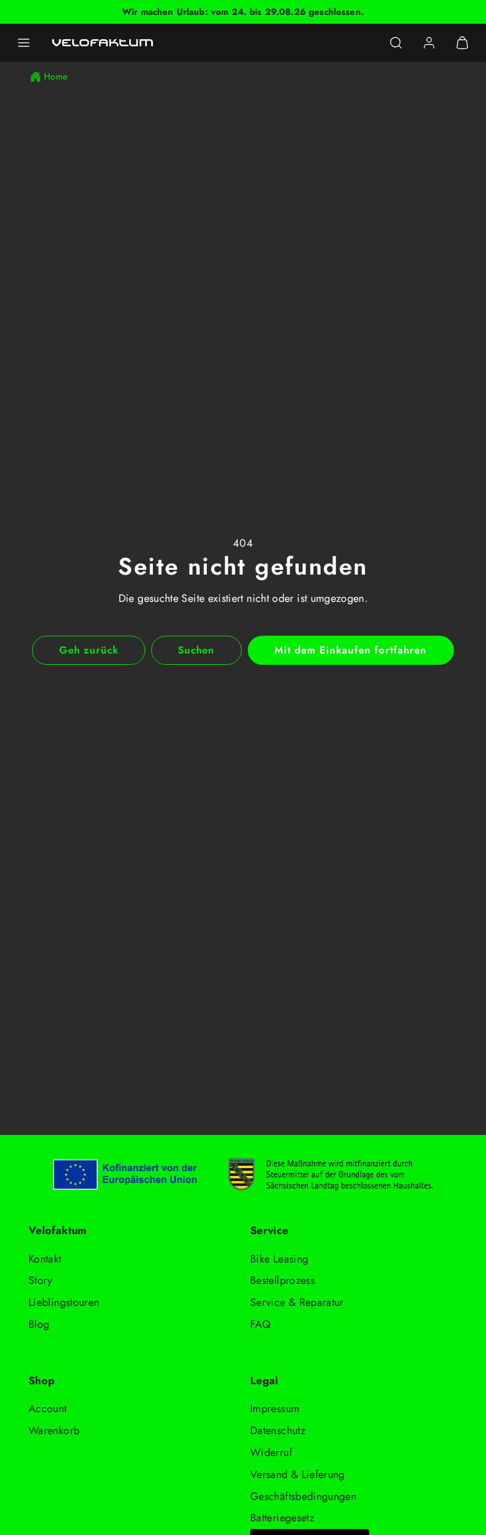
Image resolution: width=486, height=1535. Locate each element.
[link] (429, 42)
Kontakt (45, 1259)
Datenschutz (277, 1430)
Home (56, 76)
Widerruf (271, 1452)
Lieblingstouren (63, 1302)
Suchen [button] (196, 650)
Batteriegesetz (282, 1518)
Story (40, 1280)
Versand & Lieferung (297, 1474)
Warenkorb (53, 1430)
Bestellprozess (282, 1280)
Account (47, 1408)
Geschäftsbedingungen (303, 1496)
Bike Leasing (279, 1259)
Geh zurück (89, 650)
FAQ (260, 1324)
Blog (38, 1324)
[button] (23, 42)
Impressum (274, 1408)
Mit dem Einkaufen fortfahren (350, 650)
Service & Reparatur (297, 1302)
